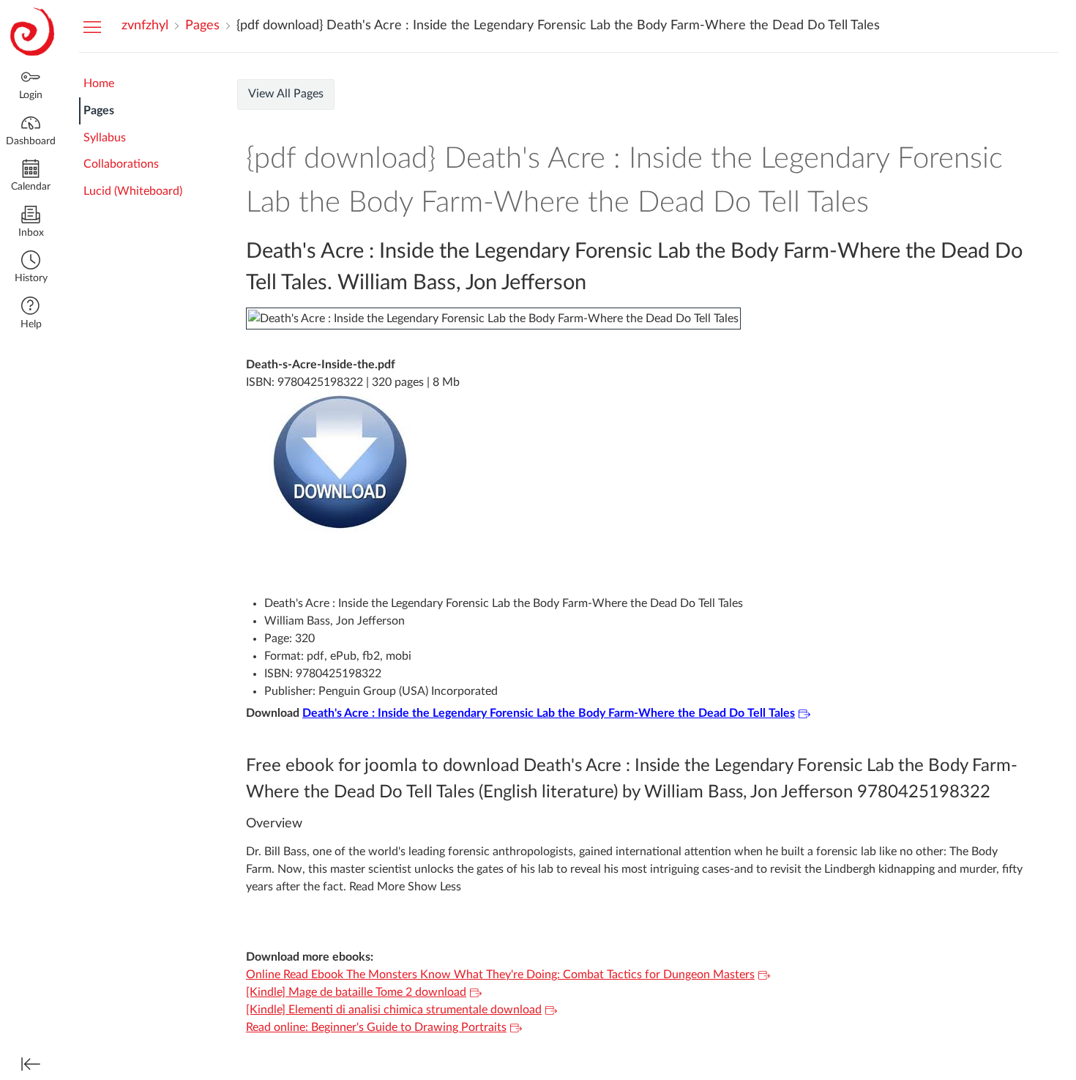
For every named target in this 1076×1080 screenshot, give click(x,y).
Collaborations (121, 164)
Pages (98, 110)
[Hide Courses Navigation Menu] (92, 26)
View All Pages (286, 94)
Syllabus (104, 138)
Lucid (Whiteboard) (132, 191)
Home (98, 83)
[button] (30, 268)
